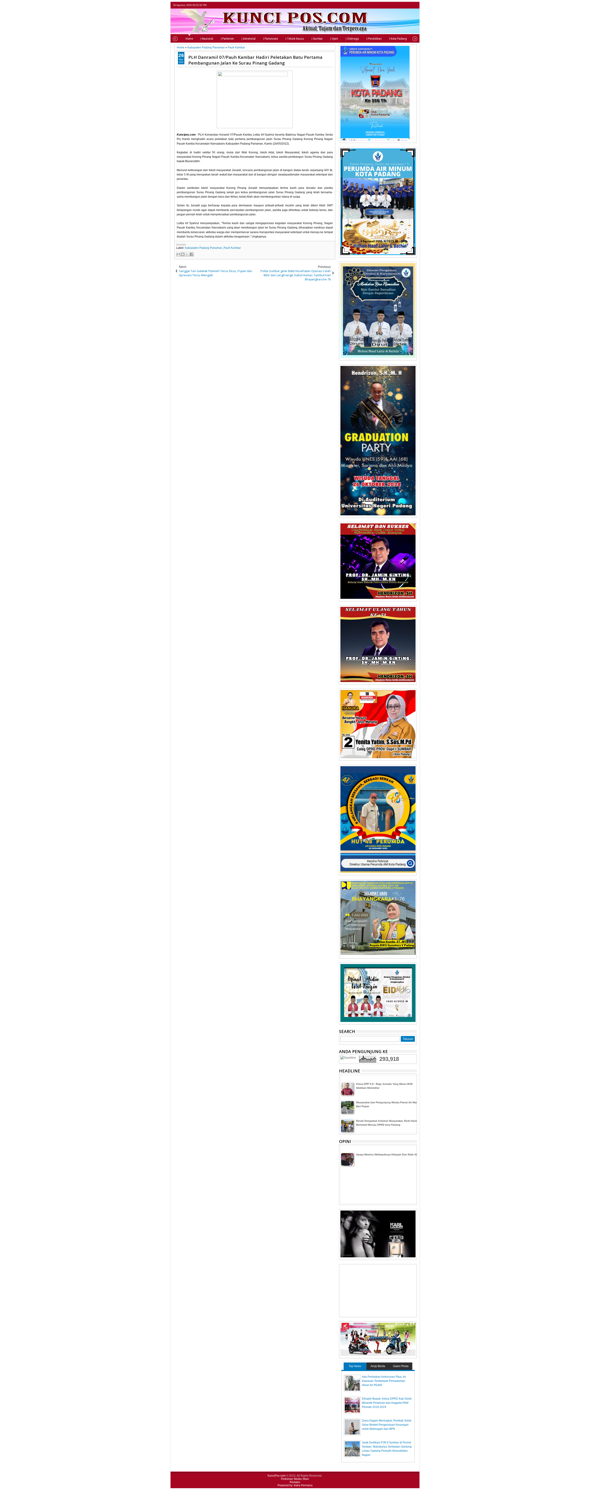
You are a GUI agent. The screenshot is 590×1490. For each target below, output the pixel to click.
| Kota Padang (398, 38)
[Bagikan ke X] (187, 254)
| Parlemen (227, 38)
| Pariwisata (270, 38)
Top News (355, 1366)
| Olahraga (352, 38)
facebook (402, 5)
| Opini (334, 38)
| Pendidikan (374, 38)
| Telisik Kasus (295, 38)
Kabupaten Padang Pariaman (203, 247)
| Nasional (207, 38)
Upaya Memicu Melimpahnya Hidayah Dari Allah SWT (388, 1154)
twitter (396, 5)
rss (414, 5)
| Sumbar (317, 38)
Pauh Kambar (232, 247)
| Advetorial (249, 38)
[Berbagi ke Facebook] (191, 254)
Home (189, 38)
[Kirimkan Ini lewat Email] (178, 254)
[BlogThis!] (182, 254)
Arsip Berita (378, 1366)
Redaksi (295, 1482)
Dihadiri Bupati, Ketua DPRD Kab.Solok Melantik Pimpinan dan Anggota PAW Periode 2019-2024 (387, 1403)
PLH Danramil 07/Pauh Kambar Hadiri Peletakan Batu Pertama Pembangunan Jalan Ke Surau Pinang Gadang (255, 60)
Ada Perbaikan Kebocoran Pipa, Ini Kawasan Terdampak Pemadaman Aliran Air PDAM (384, 1381)
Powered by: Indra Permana (295, 1485)
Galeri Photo (401, 1366)
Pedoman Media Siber (295, 1479)
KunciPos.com (277, 1475)
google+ (408, 5)
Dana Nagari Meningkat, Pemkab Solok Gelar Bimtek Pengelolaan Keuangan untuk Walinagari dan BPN (386, 1425)
